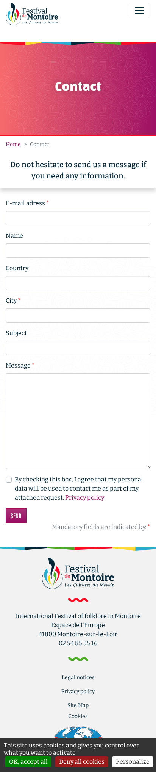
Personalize (133, 761)
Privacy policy (84, 497)
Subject (16, 333)
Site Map (78, 705)
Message (20, 365)
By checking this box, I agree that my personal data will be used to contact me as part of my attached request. (79, 488)
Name (14, 235)
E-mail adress (27, 203)
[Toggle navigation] (139, 10)
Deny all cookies (82, 761)
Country (17, 268)
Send (16, 515)
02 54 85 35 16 (78, 643)
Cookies (78, 716)
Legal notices (78, 677)
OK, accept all (28, 761)
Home (13, 144)
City (13, 300)
